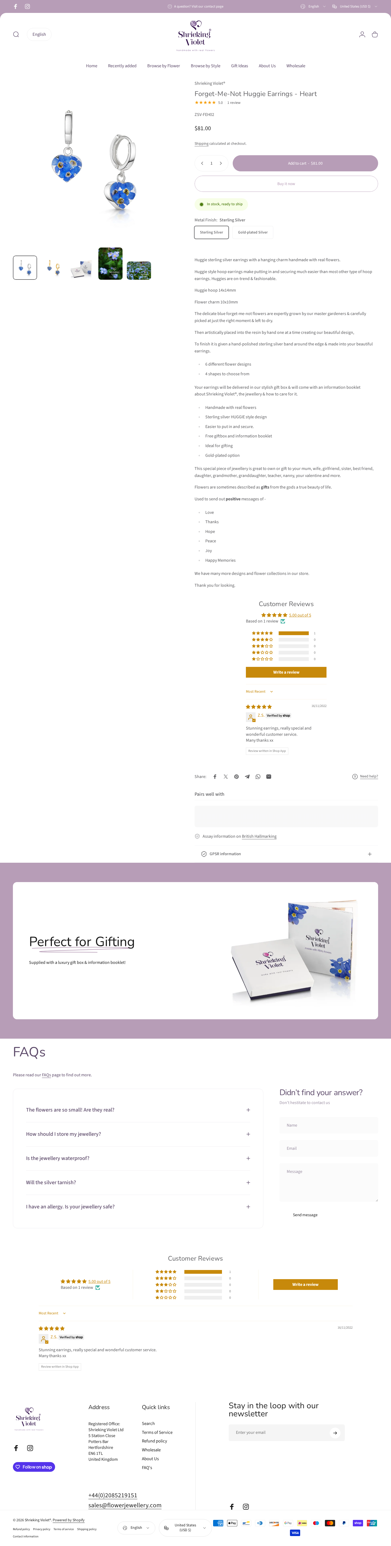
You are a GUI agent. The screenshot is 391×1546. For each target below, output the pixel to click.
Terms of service (63, 1529)
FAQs (46, 1075)
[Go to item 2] (53, 268)
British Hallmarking (259, 836)
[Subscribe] (335, 1433)
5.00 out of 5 (300, 615)
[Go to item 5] (139, 270)
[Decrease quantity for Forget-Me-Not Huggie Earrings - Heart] (201, 163)
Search (148, 1424)
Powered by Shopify (69, 1520)
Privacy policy (41, 1529)
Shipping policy (86, 1529)
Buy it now (286, 184)
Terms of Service (157, 1432)
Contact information (25, 1536)
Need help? (369, 776)
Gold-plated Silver (253, 232)
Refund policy (154, 1441)
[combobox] (313, 6)
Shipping (202, 143)
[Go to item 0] (25, 268)
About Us (150, 1459)
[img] (259, 707)
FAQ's (147, 1468)
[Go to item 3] (82, 269)
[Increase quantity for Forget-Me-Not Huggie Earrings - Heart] (222, 163)
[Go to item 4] (110, 263)
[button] (263, 633)
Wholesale (151, 1450)
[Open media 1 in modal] (94, 161)
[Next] (161, 171)
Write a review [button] (286, 672)
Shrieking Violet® (210, 83)
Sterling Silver (211, 232)
